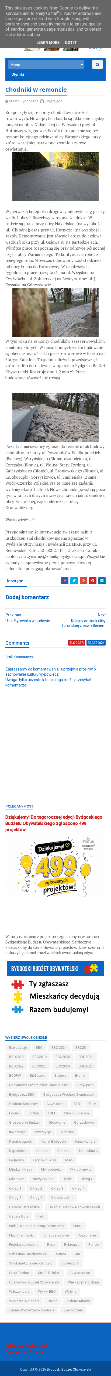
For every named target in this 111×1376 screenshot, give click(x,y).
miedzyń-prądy (20, 1169)
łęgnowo (16, 1160)
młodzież (16, 1179)
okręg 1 (15, 1188)
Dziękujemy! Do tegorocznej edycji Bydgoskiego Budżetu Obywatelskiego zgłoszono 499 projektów (53, 823)
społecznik (70, 1263)
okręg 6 (36, 1198)
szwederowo (80, 1273)
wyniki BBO (47, 1291)
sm (77, 1254)
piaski (77, 1226)
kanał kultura (85, 1141)
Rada (51, 1244)
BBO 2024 (59, 1047)
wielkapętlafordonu (83, 1282)
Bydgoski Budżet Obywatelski (69, 1369)
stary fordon (19, 1273)
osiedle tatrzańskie (24, 1207)
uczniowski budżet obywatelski (34, 1282)
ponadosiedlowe (56, 1235)
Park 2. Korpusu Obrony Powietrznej (36, 1226)
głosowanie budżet (24, 1122)
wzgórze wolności (24, 1301)
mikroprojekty (80, 1169)
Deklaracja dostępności (26, 1345)
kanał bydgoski (53, 1141)
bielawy (60, 1075)
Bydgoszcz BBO (21, 1094)
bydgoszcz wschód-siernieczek (68, 1094)
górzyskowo (84, 1122)
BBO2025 (86, 1066)
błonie (80, 1075)
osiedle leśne (62, 1198)
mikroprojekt (51, 1169)
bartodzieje (18, 1047)
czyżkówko (56, 1104)
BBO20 (80, 1047)
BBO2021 (86, 1057)
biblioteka (38, 1075)
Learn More (48, 42)
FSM (51, 1113)
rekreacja (71, 1244)
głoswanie (56, 1122)
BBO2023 (39, 1066)
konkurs (63, 1151)
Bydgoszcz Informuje (24, 1352)
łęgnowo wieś (44, 1160)
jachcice (67, 1132)
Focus (14, 1113)
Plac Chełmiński (21, 1235)
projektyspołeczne (23, 1244)
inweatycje (17, 1132)
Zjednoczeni (73, 1310)
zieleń (52, 1301)
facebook (96, 643)
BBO (39, 1047)
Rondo (93, 1244)
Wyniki (17, 74)
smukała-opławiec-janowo (31, 1263)
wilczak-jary (19, 1291)
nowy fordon (43, 1179)
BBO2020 (63, 1057)
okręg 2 (36, 1188)
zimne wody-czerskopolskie (31, 1310)
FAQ (77, 1104)
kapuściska (18, 1151)
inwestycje (42, 1132)
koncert (42, 1151)
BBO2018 (16, 1057)
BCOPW (15, 1075)
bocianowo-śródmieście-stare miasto (38, 1085)
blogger (77, 643)
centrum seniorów (23, 1104)
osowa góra (19, 1216)
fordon (33, 1113)
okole (67, 1179)
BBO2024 (63, 1066)
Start (9, 80)
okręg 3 (57, 1188)
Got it (71, 42)
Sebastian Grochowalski (28, 1254)
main (69, 1160)
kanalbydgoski (21, 1141)
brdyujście (85, 1085)
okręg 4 (78, 1188)
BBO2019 (39, 1057)
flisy (92, 1104)
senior (61, 1254)
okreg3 (86, 1179)
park (40, 1216)
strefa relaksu (49, 1273)
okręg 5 (15, 1198)
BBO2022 (16, 1066)
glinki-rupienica (76, 1113)
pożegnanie (87, 1235)
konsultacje (88, 1151)
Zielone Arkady (78, 1301)
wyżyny (70, 1291)
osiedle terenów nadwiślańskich (74, 1207)
